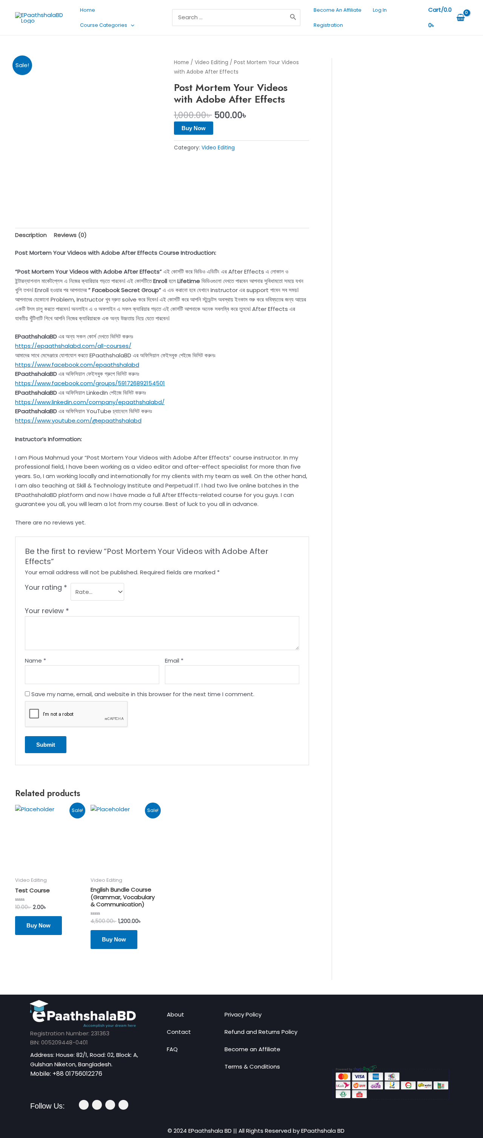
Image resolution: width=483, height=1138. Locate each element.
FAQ (172, 1049)
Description (31, 235)
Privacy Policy (243, 1014)
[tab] (31, 235)
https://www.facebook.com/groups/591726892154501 (90, 383)
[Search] (293, 17)
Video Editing (211, 62)
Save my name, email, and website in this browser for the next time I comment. (142, 694)
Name (35, 660)
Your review (47, 610)
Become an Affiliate (252, 1049)
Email (174, 660)
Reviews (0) (70, 235)
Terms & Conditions (252, 1066)
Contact (179, 1032)
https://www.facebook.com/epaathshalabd (77, 365)
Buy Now (194, 128)
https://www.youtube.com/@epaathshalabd (78, 420)
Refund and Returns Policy (261, 1032)
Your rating (46, 587)
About (175, 1014)
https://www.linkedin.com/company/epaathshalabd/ (90, 402)
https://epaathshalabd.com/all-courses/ (73, 346)
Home (181, 62)
